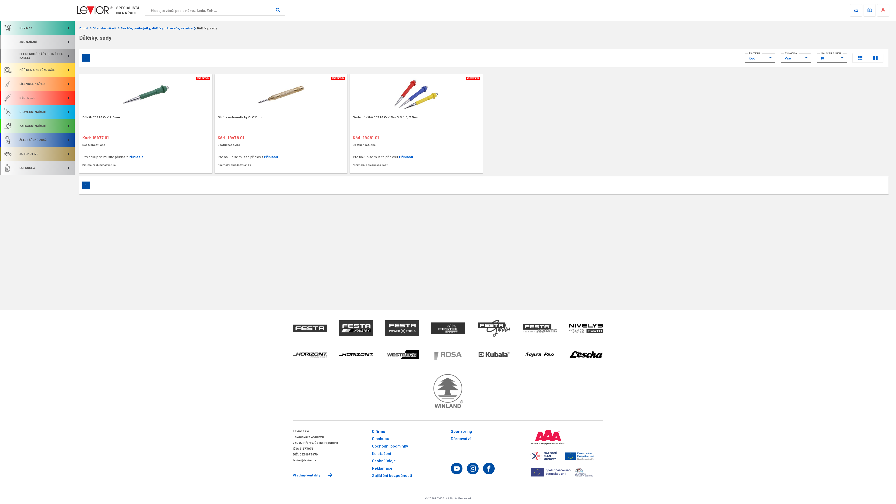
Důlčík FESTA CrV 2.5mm (101, 117)
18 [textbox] (822, 58)
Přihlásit (136, 156)
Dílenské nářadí (104, 28)
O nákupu (380, 438)
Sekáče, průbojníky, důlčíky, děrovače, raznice (156, 28)
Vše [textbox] (788, 58)
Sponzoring (461, 431)
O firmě (378, 431)
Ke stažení (381, 453)
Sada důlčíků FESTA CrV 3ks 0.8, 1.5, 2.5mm (386, 117)
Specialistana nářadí (128, 10)
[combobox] (760, 58)
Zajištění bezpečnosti (392, 475)
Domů (83, 28)
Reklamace (382, 468)
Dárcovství (461, 438)
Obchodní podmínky (390, 445)
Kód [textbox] (752, 58)
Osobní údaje (384, 460)
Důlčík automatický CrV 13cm (240, 117)
